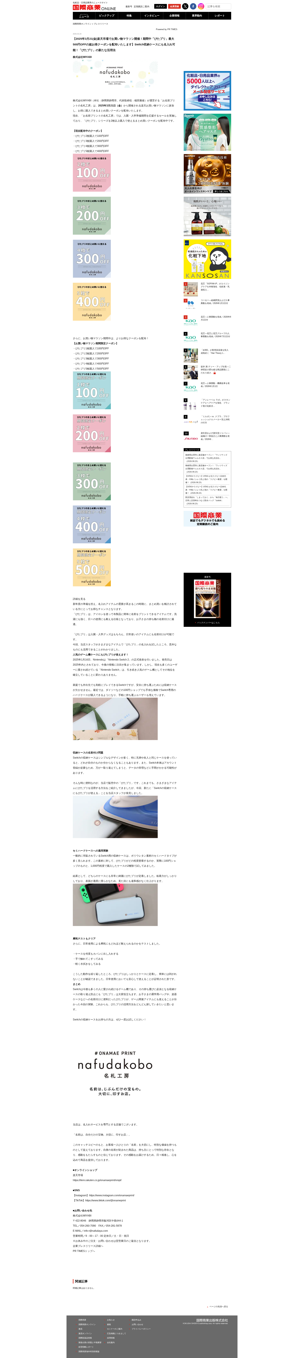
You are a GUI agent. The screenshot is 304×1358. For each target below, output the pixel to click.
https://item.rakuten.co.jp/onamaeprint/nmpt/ (97, 1180)
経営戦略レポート (86, 1347)
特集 (129, 15)
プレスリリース (101, 24)
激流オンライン (85, 1333)
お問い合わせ (137, 1324)
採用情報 (111, 1338)
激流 (80, 1329)
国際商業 (82, 1320)
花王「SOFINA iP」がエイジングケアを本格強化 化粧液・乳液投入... (215, 286)
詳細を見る (79, 599)
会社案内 (111, 1342)
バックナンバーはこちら (208, 623)
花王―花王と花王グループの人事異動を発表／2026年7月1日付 (215, 335)
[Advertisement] (125, 1265)
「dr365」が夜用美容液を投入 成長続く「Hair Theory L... (216, 351)
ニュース (84, 16)
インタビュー (151, 15)
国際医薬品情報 (85, 1338)
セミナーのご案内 (114, 1329)
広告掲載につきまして (116, 1333)
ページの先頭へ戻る (218, 1307)
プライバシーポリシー (141, 1329)
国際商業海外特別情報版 (89, 1351)
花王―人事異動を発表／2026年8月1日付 (216, 318)
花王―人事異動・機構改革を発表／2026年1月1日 (215, 385)
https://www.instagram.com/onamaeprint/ (111, 1195)
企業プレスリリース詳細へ (88, 1246)
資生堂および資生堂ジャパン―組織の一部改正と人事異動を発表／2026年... (215, 436)
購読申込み (136, 1320)
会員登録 (174, 6)
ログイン (160, 6)
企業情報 (174, 15)
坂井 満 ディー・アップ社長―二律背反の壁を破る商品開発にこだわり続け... (216, 369)
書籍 (109, 1324)
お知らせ (111, 1320)
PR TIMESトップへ (84, 1251)
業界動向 (197, 15)
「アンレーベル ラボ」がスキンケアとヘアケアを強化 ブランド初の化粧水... (215, 403)
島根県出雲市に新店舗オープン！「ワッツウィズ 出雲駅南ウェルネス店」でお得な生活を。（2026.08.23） (207, 458)
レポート (220, 15)
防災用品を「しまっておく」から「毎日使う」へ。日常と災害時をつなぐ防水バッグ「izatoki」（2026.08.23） (207, 500)
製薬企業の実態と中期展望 (90, 1342)
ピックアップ (106, 15)
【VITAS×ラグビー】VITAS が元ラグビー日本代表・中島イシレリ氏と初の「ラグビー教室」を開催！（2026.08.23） (206, 479)
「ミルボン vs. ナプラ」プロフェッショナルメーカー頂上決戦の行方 (215, 419)
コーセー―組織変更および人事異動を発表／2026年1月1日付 (215, 302)
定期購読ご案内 (141, 6)
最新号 (129, 6)
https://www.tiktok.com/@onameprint (105, 1200)
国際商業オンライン (82, 24)
